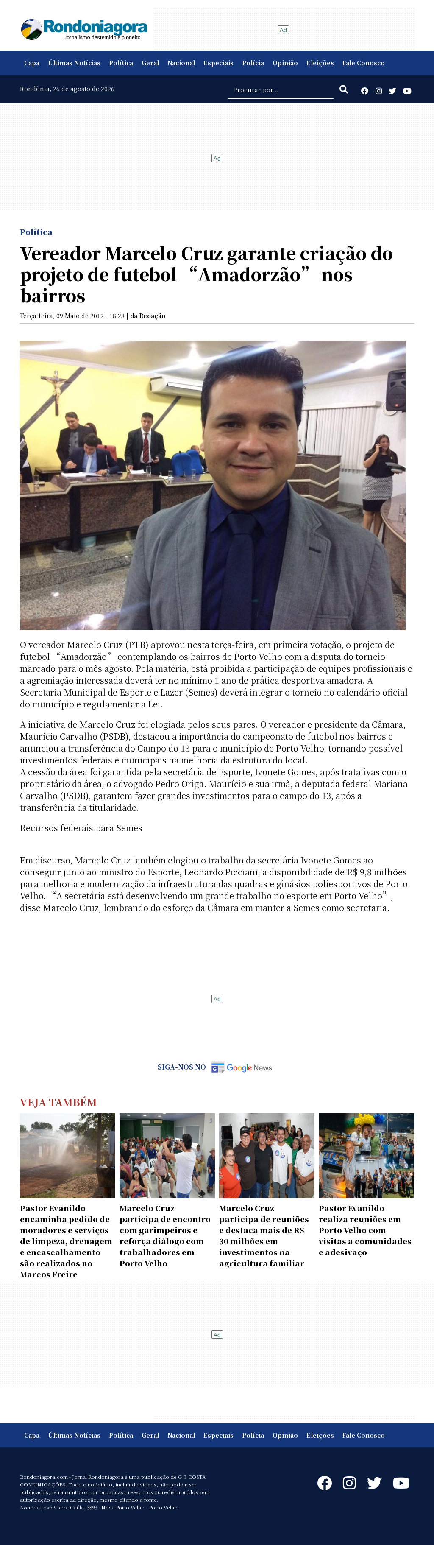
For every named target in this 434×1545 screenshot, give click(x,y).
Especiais (218, 63)
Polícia (253, 63)
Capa (31, 63)
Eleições (320, 63)
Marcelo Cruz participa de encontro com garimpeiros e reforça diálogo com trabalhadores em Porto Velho (165, 1235)
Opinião (285, 63)
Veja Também (58, 1101)
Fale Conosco (363, 63)
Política (121, 63)
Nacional (181, 63)
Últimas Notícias (74, 63)
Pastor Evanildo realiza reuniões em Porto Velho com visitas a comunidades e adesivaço (365, 1229)
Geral (150, 63)
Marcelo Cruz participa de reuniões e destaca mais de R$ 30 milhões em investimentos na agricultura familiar (264, 1235)
